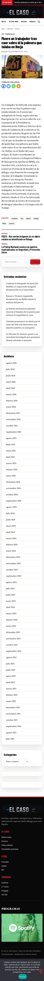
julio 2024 (10, 513)
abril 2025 (10, 457)
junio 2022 (10, 670)
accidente (14, 218)
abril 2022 (10, 682)
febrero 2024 (11, 544)
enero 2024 (11, 550)
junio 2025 (10, 444)
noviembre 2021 (13, 713)
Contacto (4, 841)
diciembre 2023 (13, 557)
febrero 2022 (11, 695)
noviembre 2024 (13, 488)
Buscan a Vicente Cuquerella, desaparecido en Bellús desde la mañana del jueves (21, 299)
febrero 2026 (11, 400)
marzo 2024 (11, 538)
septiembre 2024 (13, 500)
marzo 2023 (11, 613)
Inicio (3, 21)
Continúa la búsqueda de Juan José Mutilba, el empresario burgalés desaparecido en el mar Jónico (22, 286)
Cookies (4, 866)
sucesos (11, 223)
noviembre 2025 (13, 419)
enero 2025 (11, 475)
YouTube (4, 894)
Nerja (4, 223)
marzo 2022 (11, 688)
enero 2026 (11, 406)
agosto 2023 (11, 582)
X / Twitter (5, 887)
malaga (36, 218)
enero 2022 (11, 701)
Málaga (24, 21)
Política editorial (7, 845)
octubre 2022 (12, 644)
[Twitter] (8, 86)
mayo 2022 (11, 676)
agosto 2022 (11, 657)
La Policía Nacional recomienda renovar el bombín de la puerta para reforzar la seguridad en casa (23, 311)
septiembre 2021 (13, 726)
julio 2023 (10, 588)
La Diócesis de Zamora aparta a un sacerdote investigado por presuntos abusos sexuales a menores (23, 337)
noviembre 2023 (13, 563)
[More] (18, 86)
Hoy (22, 218)
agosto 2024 (11, 507)
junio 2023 (10, 594)
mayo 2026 (11, 381)
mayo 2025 (11, 450)
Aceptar (23, 977)
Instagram (4, 890)
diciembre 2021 (13, 707)
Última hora (13, 21)
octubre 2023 (12, 569)
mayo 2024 (11, 526)
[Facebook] (3, 86)
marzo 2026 (11, 394)
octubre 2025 (12, 425)
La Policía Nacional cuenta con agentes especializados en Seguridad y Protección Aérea (20, 248)
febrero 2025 (11, 469)
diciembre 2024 (13, 482)
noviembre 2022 (13, 638)
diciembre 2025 (13, 413)
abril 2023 (10, 607)
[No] (41, 971)
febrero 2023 (11, 619)
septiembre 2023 (13, 576)
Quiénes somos (6, 837)
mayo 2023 (11, 601)
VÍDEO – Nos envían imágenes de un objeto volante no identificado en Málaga (20, 237)
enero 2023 (11, 626)
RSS (2, 870)
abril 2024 (10, 532)
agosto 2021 (11, 732)
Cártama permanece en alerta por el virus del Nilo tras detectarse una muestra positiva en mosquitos (28, 2)
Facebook (4, 882)
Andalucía (34, 21)
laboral (28, 218)
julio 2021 (10, 738)
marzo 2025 (11, 463)
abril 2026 (10, 388)
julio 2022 (10, 663)
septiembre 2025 (13, 432)
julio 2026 (10, 369)
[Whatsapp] (13, 86)
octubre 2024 (12, 494)
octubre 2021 (12, 720)
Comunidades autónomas (9, 849)
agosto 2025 (11, 438)
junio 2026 (10, 375)
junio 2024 (10, 519)
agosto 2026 (11, 363)
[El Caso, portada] (22, 12)
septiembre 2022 (13, 651)
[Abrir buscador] (39, 21)
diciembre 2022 (13, 632)
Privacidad (5, 862)
